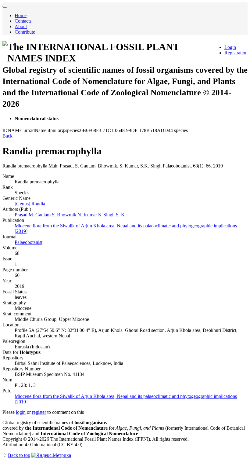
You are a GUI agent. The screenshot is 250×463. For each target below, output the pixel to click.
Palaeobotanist (28, 242)
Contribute (25, 32)
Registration (236, 52)
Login (230, 47)
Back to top (19, 455)
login (21, 412)
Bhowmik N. (69, 214)
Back (7, 135)
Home (21, 15)
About (21, 26)
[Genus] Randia (30, 203)
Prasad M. (24, 214)
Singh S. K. (114, 214)
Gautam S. (45, 214)
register (39, 412)
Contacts (23, 21)
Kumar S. (93, 214)
